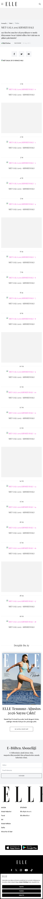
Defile (3, 828)
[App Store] (13, 847)
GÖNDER (21, 776)
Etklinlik (23, 807)
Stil (2, 819)
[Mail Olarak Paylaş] (29, 54)
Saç (40, 811)
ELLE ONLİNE (17, 43)
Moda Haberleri (6, 811)
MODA (3, 807)
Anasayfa (3, 23)
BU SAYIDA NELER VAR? (21, 729)
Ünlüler (17, 23)
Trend (3, 815)
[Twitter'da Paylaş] (21, 54)
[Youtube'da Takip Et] (26, 870)
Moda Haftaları (6, 823)
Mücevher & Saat (6, 832)
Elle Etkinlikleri (25, 815)
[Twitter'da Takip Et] (16, 870)
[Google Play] (30, 847)
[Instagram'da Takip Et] (21, 870)
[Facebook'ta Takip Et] (11, 870)
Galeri (11, 23)
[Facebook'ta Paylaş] (14, 54)
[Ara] (40, 4)
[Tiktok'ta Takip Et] (31, 870)
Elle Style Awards (26, 811)
